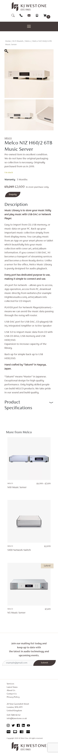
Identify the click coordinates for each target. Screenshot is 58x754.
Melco (28, 41)
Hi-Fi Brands (17, 41)
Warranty (9, 179)
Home (8, 41)
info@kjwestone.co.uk (17, 718)
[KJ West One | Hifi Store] (29, 6)
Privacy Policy (13, 697)
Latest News (12, 687)
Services (10, 684)
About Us (11, 690)
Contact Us (12, 694)
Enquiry (13, 194)
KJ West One (23, 738)
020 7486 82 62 (13, 715)
